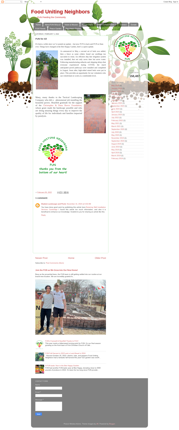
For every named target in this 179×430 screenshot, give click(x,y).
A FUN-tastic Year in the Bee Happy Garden (62, 366)
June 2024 (115, 100)
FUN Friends (40, 29)
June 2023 (115, 109)
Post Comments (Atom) (55, 263)
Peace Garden (55, 29)
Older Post (100, 258)
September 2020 (117, 129)
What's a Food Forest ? (106, 25)
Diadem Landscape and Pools (53, 204)
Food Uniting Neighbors (60, 11)
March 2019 (116, 155)
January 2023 (116, 115)
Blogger (112, 424)
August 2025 (116, 91)
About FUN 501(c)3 (52, 25)
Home (38, 25)
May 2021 (115, 123)
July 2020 (115, 132)
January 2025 (116, 97)
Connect (123, 25)
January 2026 (116, 88)
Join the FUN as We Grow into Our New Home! (56, 270)
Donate (134, 25)
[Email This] (58, 192)
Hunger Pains (87, 25)
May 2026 (115, 85)
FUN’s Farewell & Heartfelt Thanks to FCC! (61, 341)
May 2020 (115, 135)
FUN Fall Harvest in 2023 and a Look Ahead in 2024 (65, 353)
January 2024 (116, 103)
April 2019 (115, 153)
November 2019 (117, 138)
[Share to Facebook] (65, 192)
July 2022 (115, 117)
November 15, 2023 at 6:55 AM (79, 204)
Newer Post (41, 258)
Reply (43, 215)
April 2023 (115, 112)
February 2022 (117, 120)
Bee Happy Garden (73, 29)
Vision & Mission (71, 25)
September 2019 (117, 141)
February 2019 (117, 158)
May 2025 (115, 94)
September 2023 (117, 106)
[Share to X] (63, 192)
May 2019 (115, 150)
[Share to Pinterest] (67, 192)
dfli (97, 424)
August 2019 (116, 144)
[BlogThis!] (60, 192)
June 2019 (115, 147)
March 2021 (116, 126)
